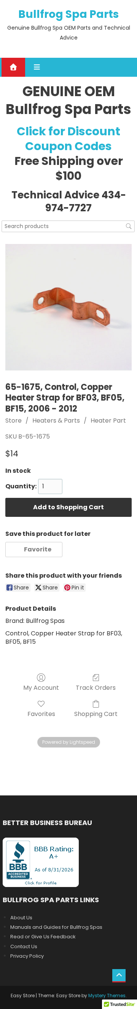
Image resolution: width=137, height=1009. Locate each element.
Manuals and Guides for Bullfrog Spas (56, 927)
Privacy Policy (27, 956)
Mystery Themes (107, 995)
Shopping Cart (96, 714)
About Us (21, 917)
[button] (34, 549)
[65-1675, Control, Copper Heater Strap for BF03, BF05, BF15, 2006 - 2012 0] (68, 307)
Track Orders (96, 687)
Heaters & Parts (56, 420)
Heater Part (108, 420)
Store (13, 420)
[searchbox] (68, 226)
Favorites (41, 714)
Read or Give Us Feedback (43, 936)
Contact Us (23, 946)
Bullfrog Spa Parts (68, 14)
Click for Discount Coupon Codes (68, 138)
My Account (41, 687)
